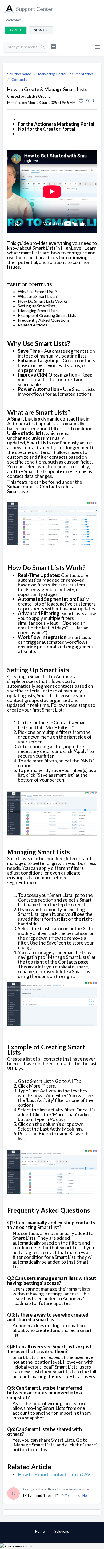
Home (40, 1531)
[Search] (42, 47)
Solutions (61, 1531)
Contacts (19, 79)
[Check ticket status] (53, 46)
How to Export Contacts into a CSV (54, 1474)
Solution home (19, 74)
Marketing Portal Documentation (65, 74)
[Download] (42, 796)
